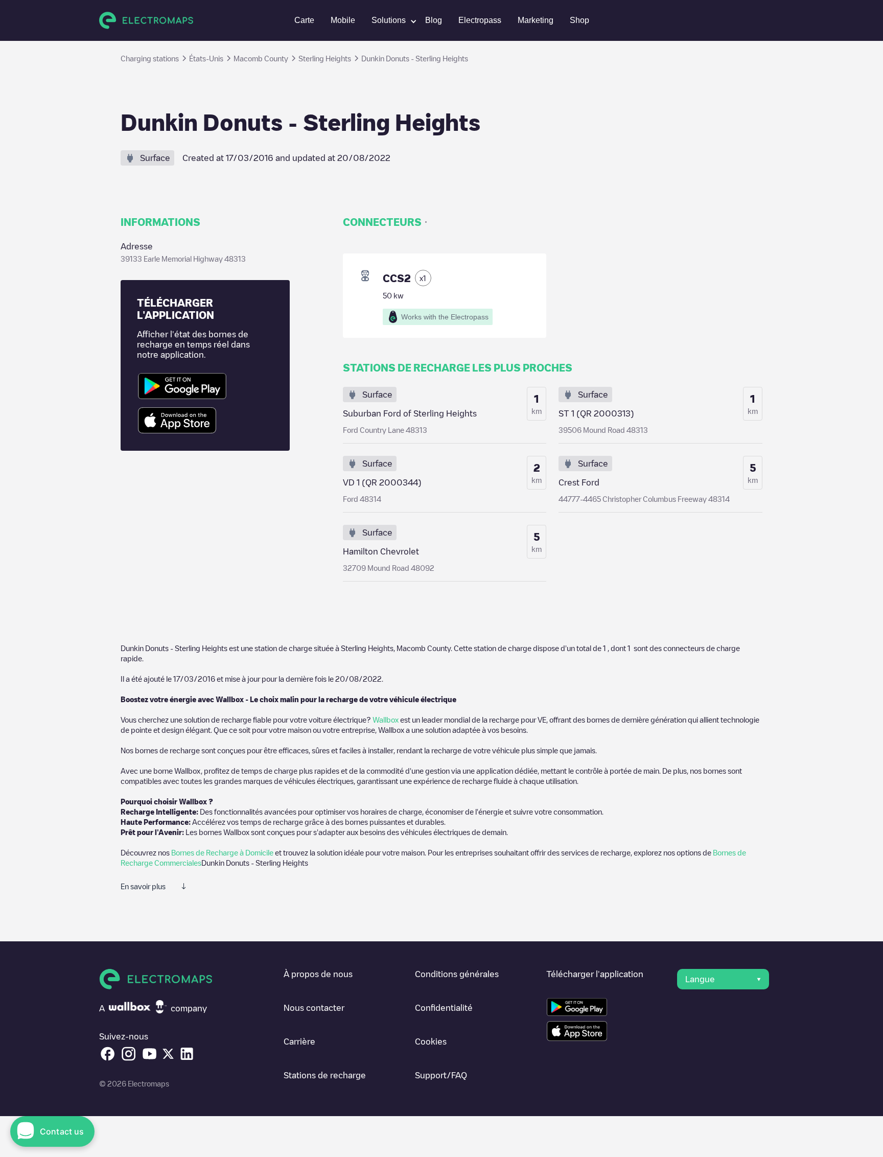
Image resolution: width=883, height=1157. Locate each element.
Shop (579, 20)
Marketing (535, 20)
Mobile (343, 20)
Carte (304, 20)
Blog (433, 20)
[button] (390, 20)
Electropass (479, 20)
